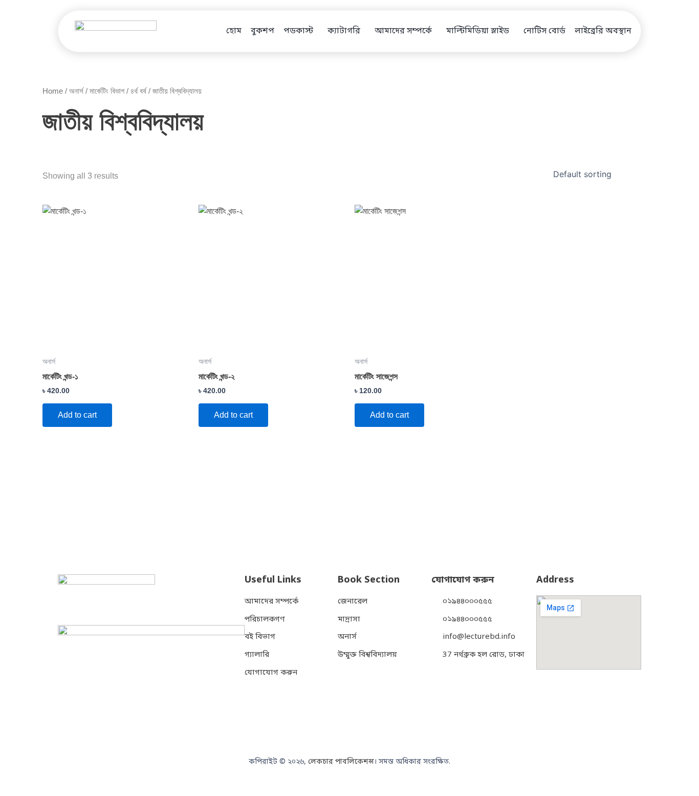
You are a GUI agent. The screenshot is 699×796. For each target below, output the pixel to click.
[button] (300, 31)
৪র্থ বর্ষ (138, 91)
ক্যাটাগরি (343, 31)
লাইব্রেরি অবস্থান (603, 31)
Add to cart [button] (77, 415)
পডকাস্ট (298, 31)
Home (52, 91)
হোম (234, 31)
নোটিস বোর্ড (544, 31)
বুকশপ (262, 31)
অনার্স (76, 91)
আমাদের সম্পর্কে (403, 31)
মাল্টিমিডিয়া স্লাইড (477, 31)
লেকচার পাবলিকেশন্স (341, 762)
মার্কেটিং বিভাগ (107, 91)
